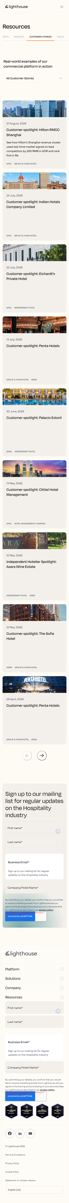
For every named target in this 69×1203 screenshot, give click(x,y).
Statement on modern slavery (20, 1180)
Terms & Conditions (15, 1154)
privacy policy (46, 909)
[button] (34, 968)
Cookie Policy (12, 1171)
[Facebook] (9, 1133)
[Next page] (42, 755)
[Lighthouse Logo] (16, 7)
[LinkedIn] (20, 1133)
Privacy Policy (12, 1163)
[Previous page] (27, 755)
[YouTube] (30, 1133)
